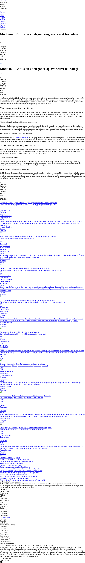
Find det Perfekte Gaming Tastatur (11, 465)
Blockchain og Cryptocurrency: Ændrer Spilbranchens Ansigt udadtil (22, 480)
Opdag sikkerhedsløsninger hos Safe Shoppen (15, 467)
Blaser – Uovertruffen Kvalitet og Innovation (14, 459)
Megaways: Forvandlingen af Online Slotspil (14, 478)
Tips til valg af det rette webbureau (11, 463)
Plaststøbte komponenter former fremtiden (13, 474)
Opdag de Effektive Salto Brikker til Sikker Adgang (17, 461)
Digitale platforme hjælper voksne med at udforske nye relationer (21, 471)
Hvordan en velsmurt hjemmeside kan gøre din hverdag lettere (20, 469)
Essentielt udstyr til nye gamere (10, 458)
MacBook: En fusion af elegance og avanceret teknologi (18, 476)
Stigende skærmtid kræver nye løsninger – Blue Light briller (19, 472)
